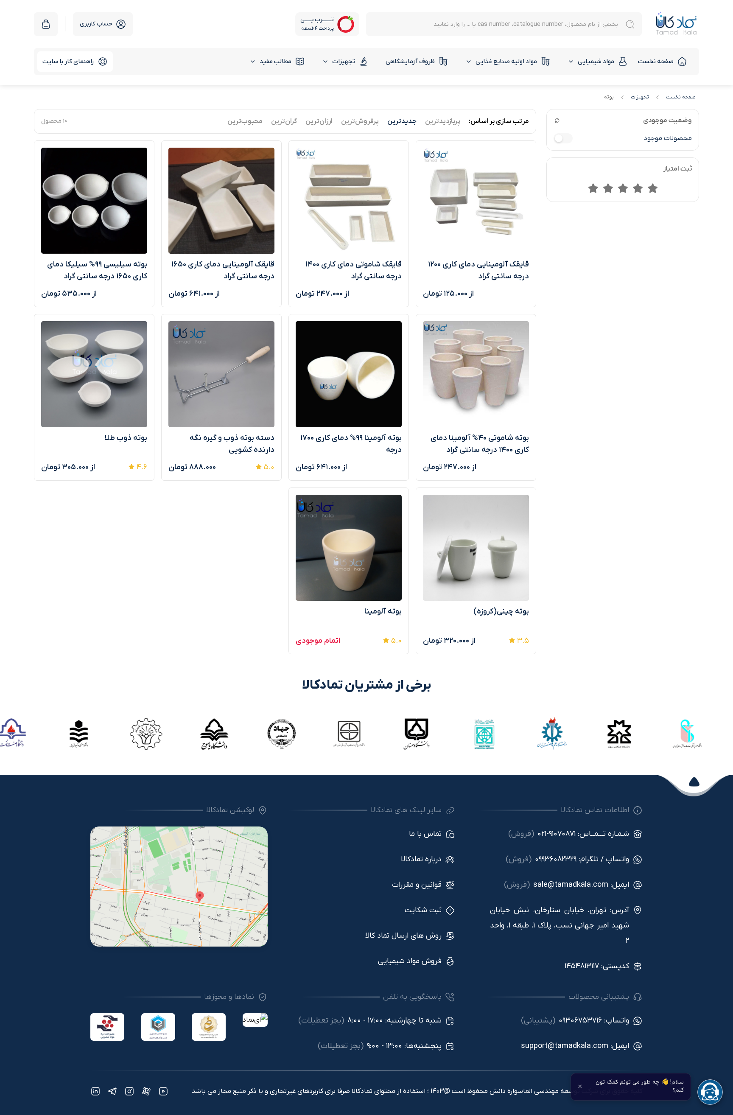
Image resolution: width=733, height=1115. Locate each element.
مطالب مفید (275, 61)
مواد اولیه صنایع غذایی (506, 61)
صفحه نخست (656, 61)
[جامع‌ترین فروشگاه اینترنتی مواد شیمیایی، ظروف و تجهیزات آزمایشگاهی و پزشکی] (676, 24)
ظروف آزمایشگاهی (410, 61)
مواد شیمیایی (596, 61)
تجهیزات (343, 61)
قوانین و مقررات (417, 885)
